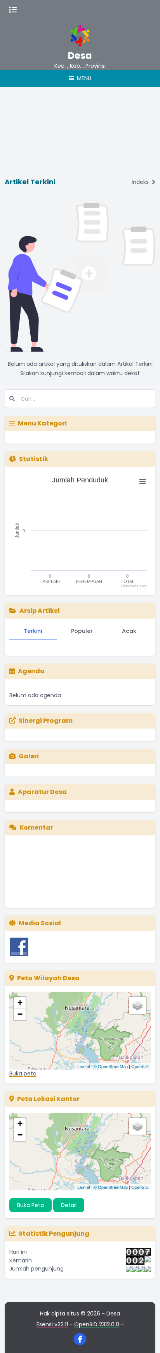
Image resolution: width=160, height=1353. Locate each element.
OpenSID (140, 1066)
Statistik (33, 458)
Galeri (29, 756)
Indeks (141, 182)
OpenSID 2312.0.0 (96, 1324)
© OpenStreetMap (111, 1066)
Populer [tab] (82, 631)
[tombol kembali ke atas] (144, 1337)
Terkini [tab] (33, 631)
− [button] (20, 1014)
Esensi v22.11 (52, 1324)
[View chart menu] (142, 481)
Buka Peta (30, 1205)
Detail (69, 1205)
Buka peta (23, 1073)
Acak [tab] (129, 631)
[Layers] (137, 1005)
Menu (83, 78)
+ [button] (20, 1002)
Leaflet (83, 1066)
